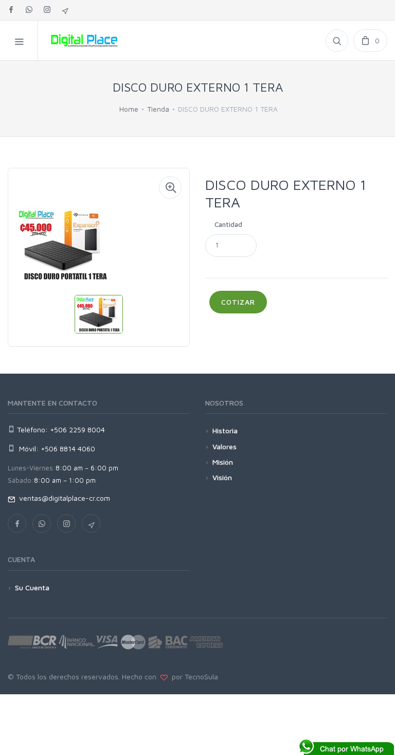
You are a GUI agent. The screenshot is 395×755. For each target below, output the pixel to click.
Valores (224, 446)
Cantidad (228, 224)
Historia (225, 430)
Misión (222, 462)
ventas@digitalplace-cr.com (62, 498)
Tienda (158, 108)
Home (128, 108)
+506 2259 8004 (77, 429)
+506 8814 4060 (68, 448)
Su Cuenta (32, 587)
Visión (222, 477)
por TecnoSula (193, 676)
